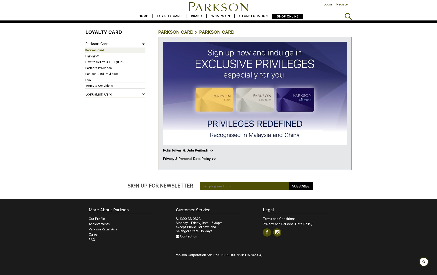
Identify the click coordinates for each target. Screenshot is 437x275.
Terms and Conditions (279, 219)
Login (328, 4)
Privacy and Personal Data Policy (288, 224)
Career (94, 234)
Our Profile (97, 219)
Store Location (253, 16)
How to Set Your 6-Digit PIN (104, 62)
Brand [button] (196, 16)
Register (342, 4)
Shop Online (287, 16)
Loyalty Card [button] (169, 16)
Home (143, 16)
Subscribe (301, 186)
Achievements (99, 224)
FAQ (88, 79)
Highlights (92, 56)
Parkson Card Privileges (102, 74)
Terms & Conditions (99, 85)
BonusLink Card (98, 94)
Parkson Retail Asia (103, 229)
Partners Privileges (98, 68)
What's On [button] (220, 16)
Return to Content (88, 101)
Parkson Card (96, 44)
